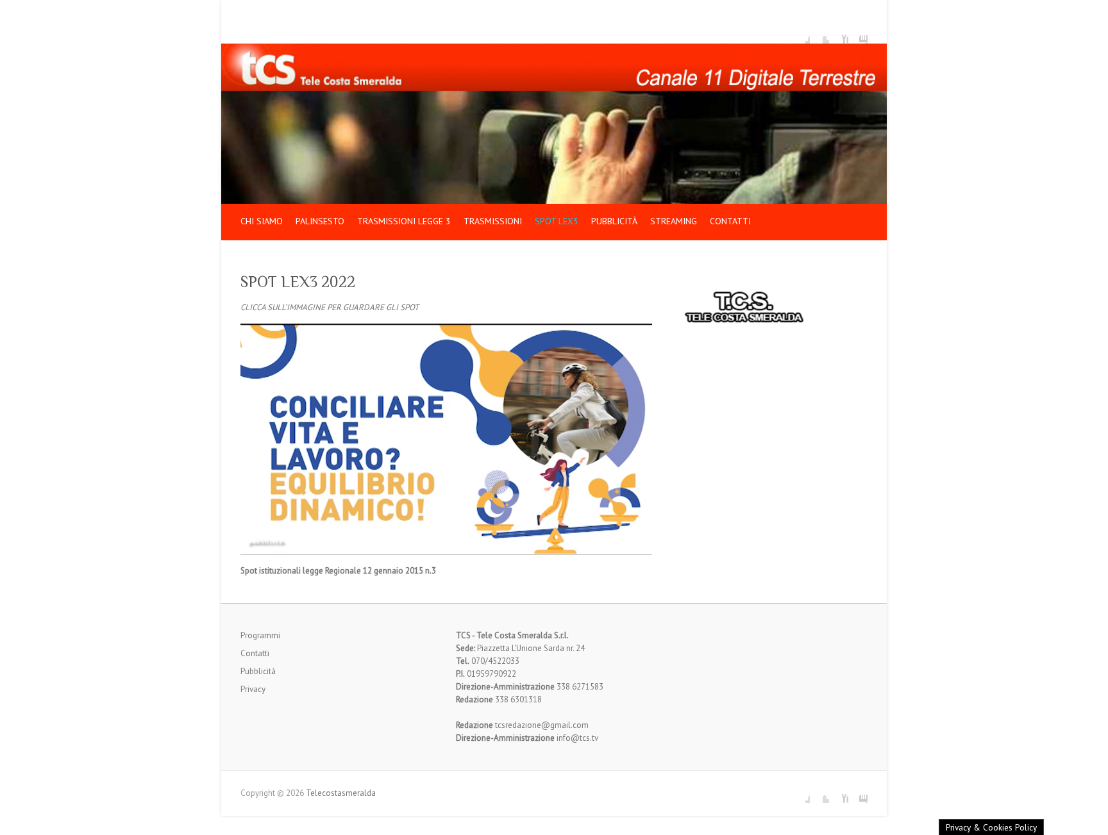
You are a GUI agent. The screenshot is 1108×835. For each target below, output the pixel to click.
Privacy (252, 689)
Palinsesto (320, 221)
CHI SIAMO (261, 221)
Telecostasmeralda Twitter (819, 34)
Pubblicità (614, 221)
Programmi (260, 635)
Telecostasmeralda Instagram (858, 34)
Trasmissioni (493, 221)
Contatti (730, 221)
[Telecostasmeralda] (554, 49)
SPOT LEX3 (556, 221)
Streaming (673, 221)
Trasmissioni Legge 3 (404, 221)
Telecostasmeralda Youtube (838, 34)
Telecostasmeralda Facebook (800, 34)
